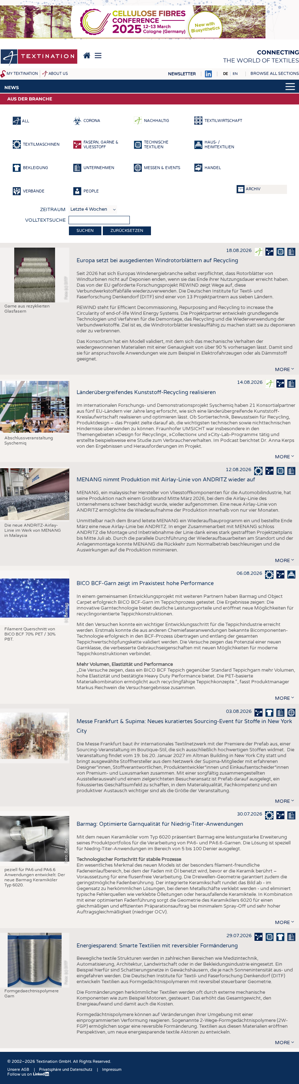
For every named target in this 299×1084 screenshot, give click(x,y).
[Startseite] (39, 58)
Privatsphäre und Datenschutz (65, 1070)
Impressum (111, 1070)
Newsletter (182, 74)
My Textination (22, 74)
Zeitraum (53, 210)
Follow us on (20, 1074)
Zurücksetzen (126, 230)
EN (235, 74)
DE (225, 74)
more (282, 370)
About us (58, 74)
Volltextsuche (45, 220)
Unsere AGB (18, 1070)
